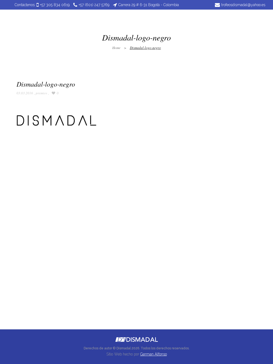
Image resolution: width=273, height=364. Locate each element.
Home (116, 47)
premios (41, 93)
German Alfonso (153, 354)
